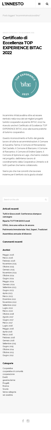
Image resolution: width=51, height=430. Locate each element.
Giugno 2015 (8, 346)
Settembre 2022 (9, 305)
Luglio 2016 (8, 326)
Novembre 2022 (9, 302)
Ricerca (6, 386)
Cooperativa (8, 368)
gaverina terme (9, 380)
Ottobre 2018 (8, 314)
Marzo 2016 (8, 335)
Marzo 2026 (8, 258)
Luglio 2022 (8, 308)
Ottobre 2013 (8, 352)
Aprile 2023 (7, 293)
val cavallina (8, 395)
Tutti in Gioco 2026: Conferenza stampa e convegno (22, 215)
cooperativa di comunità (13, 371)
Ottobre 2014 (8, 349)
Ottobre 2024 (8, 275)
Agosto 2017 (8, 317)
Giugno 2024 (8, 278)
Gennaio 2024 (9, 284)
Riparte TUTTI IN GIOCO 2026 (16, 221)
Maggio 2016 (8, 329)
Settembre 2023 (9, 287)
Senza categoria (10, 33)
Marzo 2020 (8, 311)
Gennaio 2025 (8, 270)
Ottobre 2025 (8, 267)
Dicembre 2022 (9, 299)
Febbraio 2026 (9, 261)
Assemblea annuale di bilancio (17, 234)
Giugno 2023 (8, 290)
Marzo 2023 (8, 296)
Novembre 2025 (9, 264)
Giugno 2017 (8, 320)
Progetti (6, 383)
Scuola (5, 389)
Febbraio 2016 (9, 338)
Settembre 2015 (9, 343)
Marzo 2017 (7, 323)
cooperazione (9, 374)
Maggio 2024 (8, 281)
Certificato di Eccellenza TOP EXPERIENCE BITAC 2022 (22, 45)
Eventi (5, 377)
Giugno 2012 (8, 355)
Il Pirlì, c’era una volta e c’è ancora (18, 225)
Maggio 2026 (8, 255)
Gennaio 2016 (8, 341)
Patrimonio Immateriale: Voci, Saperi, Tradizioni (25, 230)
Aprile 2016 (7, 332)
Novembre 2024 (9, 273)
